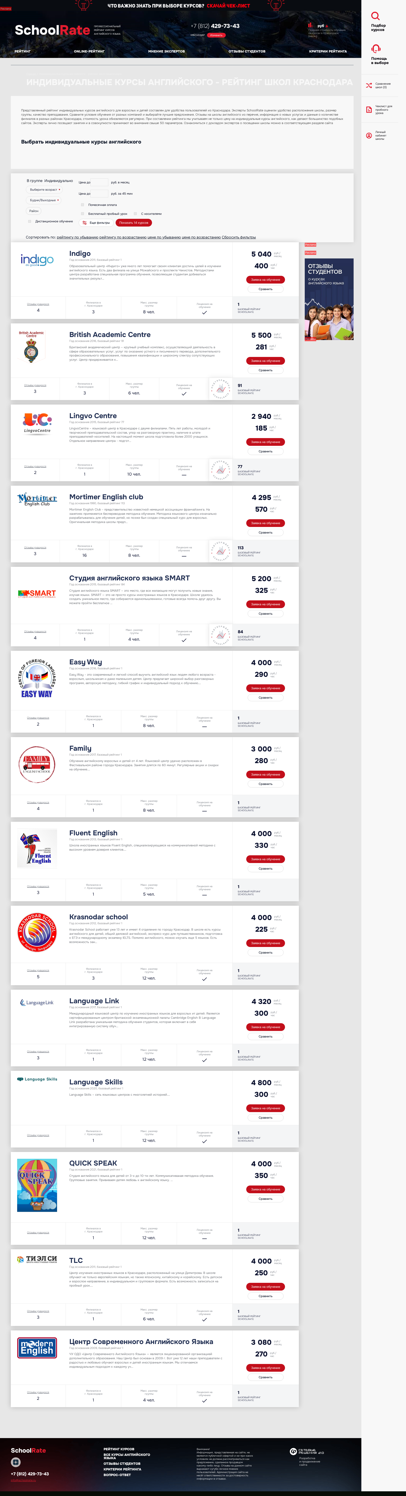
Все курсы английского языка (127, 1456)
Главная (31, 74)
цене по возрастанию (201, 237)
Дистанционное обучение (54, 221)
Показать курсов (133, 223)
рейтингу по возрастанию (123, 237)
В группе (35, 180)
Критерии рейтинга (328, 51)
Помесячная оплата (102, 205)
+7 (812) (215, 26)
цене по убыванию (164, 237)
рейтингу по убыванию (77, 237)
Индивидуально (58, 180)
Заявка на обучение (265, 280)
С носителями (151, 214)
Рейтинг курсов (119, 1449)
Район (33, 211)
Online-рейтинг (89, 51)
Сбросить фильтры (239, 237)
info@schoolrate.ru (23, 1480)
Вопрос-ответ (117, 1475)
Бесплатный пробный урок (107, 214)
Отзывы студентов (247, 51)
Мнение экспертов (166, 51)
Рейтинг (23, 51)
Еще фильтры (100, 223)
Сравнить (266, 289)
